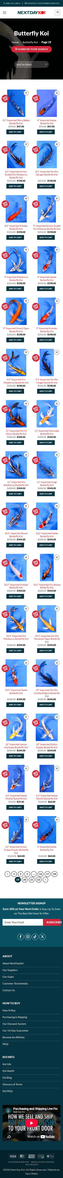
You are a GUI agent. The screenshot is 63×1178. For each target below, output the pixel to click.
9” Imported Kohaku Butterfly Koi (46, 330)
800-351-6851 (13, 3)
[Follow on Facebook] (20, 937)
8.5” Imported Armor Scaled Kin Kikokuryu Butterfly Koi (16, 174)
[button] (5, 12)
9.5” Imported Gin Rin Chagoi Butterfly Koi (47, 381)
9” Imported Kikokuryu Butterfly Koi (16, 278)
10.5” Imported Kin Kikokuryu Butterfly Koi (16, 637)
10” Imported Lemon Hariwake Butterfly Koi (16, 746)
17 (47, 873)
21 (31, 879)
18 (54, 873)
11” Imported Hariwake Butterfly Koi (47, 432)
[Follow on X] (42, 937)
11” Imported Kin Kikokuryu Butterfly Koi (16, 483)
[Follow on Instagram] (28, 937)
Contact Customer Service (43, 3)
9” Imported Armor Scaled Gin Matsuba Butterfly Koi (46, 227)
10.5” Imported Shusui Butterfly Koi (16, 535)
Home (15, 42)
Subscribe (53, 922)
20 (24, 879)
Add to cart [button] (15, 132)
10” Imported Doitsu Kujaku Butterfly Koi (46, 746)
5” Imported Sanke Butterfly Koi (46, 848)
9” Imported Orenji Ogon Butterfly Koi (16, 330)
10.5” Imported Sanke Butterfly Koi (47, 535)
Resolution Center (42, 1162)
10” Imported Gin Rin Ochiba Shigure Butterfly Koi (47, 693)
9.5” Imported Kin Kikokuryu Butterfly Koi (16, 381)
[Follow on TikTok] (35, 937)
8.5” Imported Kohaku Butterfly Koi (16, 227)
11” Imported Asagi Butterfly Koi (47, 483)
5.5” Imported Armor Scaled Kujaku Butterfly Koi (16, 849)
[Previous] (7, 874)
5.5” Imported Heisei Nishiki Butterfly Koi (46, 797)
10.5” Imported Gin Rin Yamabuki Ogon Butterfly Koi (47, 639)
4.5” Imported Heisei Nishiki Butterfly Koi (16, 797)
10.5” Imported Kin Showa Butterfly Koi (46, 586)
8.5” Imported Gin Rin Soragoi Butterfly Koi (47, 173)
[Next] (45, 880)
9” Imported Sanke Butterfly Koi (46, 278)
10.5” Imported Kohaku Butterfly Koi (16, 586)
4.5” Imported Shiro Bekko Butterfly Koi (16, 122)
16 (40, 873)
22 (38, 879)
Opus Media (31, 1173)
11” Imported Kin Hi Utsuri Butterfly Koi (16, 432)
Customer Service (18, 1162)
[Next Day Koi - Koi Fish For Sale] (32, 12)
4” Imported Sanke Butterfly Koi (46, 122)
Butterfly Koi (30, 42)
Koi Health (32, 1164)
